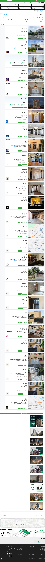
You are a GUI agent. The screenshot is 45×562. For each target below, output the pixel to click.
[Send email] (26, 52)
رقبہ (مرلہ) (8, 4)
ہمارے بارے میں (43, 548)
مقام (30, 4)
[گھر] (43, 0)
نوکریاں (44, 550)
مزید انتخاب (8, 7)
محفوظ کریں (22, 65)
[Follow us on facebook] (11, 554)
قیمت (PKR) (42, 7)
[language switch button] (5, 0)
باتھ (23, 7)
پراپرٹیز (42, 0)
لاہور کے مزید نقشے (3, 515)
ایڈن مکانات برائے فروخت (5, 14)
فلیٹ (35, 15)
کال (19, 52)
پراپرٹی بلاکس (38, 0)
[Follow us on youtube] (7, 554)
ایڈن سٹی (41, 19)
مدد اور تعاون (43, 551)
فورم (33, 550)
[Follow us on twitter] (11, 556)
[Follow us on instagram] (9, 554)
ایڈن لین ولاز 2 (40, 21)
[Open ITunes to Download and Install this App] (9, 530)
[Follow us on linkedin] (9, 556)
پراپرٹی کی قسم (16, 4)
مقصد (43, 4)
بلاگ (33, 548)
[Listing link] (24, 33)
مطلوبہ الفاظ (17, 7)
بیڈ (30, 7)
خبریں (33, 549)
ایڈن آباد (26, 21)
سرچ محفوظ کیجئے (4, 11)
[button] (42, 5)
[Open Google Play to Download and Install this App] (3, 530)
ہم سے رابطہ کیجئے (42, 549)
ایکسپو (33, 551)
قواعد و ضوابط (43, 554)
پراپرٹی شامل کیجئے (31, 554)
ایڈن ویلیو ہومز (25, 19)
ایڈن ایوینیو (10, 19)
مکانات (38, 15)
